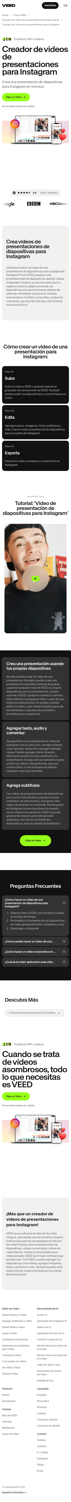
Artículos (7, 1421)
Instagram (42, 1458)
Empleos (42, 1394)
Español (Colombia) (13, 1492)
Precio (5, 1394)
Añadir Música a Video (14, 1314)
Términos (42, 1407)
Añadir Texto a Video (13, 1327)
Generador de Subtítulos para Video (15, 1347)
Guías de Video (10, 1433)
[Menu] (65, 5)
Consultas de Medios (48, 1425)
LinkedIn (41, 1446)
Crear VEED (19, 15)
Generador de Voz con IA (51, 1333)
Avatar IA (42, 1314)
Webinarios (8, 1427)
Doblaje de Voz (45, 1380)
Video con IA (44, 1327)
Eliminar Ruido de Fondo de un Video (52, 1357)
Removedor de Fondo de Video (49, 1372)
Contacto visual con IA (49, 1339)
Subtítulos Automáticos (15, 1339)
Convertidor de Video (14, 1361)
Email (40, 1470)
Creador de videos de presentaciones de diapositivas (30, 19)
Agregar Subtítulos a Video (17, 1321)
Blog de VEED (9, 1415)
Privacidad (43, 1401)
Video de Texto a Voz (48, 1364)
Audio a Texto (9, 1333)
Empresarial (8, 1401)
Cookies (41, 1413)
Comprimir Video (11, 1355)
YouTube (41, 1440)
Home (5, 15)
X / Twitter (42, 1452)
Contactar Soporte (47, 1419)
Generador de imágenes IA (52, 1321)
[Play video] (35, 578)
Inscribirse (50, 5)
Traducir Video (10, 1373)
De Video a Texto (11, 1367)
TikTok (40, 1464)
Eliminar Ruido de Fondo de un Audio (52, 1347)
